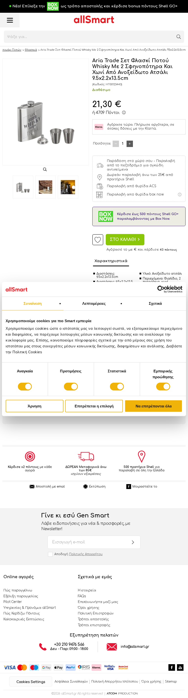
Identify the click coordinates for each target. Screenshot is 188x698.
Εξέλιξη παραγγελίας (20, 596)
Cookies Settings (30, 682)
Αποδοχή (78, 554)
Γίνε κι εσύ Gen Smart (85, 521)
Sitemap (171, 681)
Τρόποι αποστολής (93, 619)
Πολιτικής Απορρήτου (86, 554)
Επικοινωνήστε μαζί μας (98, 602)
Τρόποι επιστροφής (94, 625)
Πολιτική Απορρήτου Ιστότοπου (114, 681)
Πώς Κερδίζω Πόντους (21, 613)
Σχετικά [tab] (155, 303)
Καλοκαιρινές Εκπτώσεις (23, 619)
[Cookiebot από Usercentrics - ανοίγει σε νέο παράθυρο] (161, 289)
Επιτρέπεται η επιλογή (94, 406)
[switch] (71, 386)
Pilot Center (12, 602)
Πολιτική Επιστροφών (96, 613)
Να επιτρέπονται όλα (154, 406)
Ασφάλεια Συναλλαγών (71, 681)
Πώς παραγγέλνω (17, 590)
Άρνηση (34, 406)
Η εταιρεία (87, 590)
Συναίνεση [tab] (33, 303)
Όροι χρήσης (88, 608)
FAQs (82, 596)
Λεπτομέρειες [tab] (94, 303)
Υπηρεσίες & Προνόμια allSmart (29, 608)
